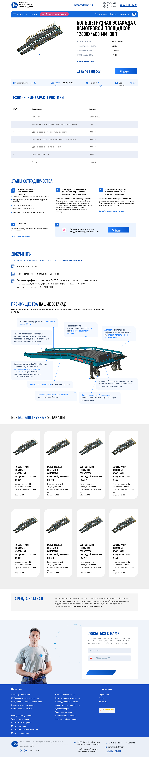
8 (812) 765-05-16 (109, 3)
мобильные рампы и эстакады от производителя (26, 5)
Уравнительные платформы (67, 705)
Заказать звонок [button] (126, 72)
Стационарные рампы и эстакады (26, 702)
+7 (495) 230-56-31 (115, 742)
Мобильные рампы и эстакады (25, 698)
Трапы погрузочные (20, 719)
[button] (128, 5)
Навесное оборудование (66, 719)
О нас (113, 14)
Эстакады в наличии (56, 14)
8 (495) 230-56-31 (109, 6)
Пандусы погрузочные (21, 715)
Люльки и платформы (65, 695)
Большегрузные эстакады (23, 705)
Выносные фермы (63, 712)
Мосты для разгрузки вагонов (24, 729)
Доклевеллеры (62, 709)
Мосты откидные (19, 726)
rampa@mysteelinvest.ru (83, 4)
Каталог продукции (27, 14)
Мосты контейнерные (21, 722)
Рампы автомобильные (21, 709)
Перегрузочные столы (65, 716)
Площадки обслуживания (66, 702)
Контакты (124, 14)
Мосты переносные (20, 733)
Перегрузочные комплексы (67, 698)
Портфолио (101, 14)
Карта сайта (34, 750)
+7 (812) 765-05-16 (130, 742)
